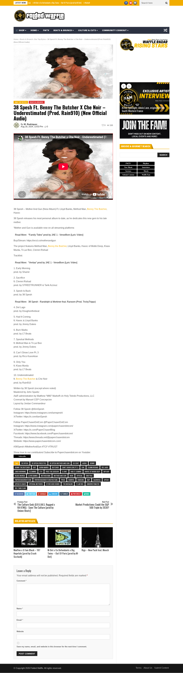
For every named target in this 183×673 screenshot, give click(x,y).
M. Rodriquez (30, 124)
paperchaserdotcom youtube (46, 480)
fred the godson (52, 471)
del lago (105, 467)
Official (79, 475)
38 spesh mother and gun (59, 463)
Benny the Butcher (57, 246)
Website (20, 631)
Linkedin (54, 494)
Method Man (45, 475)
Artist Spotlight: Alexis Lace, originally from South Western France (143, 109)
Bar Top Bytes (40, 39)
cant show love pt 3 (70, 467)
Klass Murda (20, 475)
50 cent (76, 463)
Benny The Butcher (97, 209)
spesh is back (20, 484)
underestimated (93, 484)
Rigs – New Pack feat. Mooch (95, 550)
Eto (41, 471)
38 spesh (24, 463)
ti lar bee (79, 484)
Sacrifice (97, 480)
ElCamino (32, 471)
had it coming (76, 471)
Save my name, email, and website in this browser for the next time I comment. (52, 647)
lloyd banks (33, 475)
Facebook (19, 494)
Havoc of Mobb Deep (92, 471)
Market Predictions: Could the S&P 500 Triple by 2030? (92, 505)
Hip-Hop (106, 471)
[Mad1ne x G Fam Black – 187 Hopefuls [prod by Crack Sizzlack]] (29, 537)
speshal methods (36, 484)
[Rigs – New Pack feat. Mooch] (97, 537)
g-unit (64, 471)
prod (63, 480)
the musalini (68, 484)
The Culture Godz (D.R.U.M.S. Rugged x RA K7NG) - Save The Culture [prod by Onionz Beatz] (36, 506)
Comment (21, 581)
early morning (20, 471)
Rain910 (71, 480)
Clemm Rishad (93, 467)
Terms (139, 668)
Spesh (106, 480)
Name (20, 608)
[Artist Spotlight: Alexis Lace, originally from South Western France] (144, 98)
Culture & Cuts (87, 30)
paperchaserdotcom (23, 480)
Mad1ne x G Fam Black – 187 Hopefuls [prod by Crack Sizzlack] (27, 553)
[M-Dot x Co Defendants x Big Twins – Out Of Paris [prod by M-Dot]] (63, 537)
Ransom (81, 480)
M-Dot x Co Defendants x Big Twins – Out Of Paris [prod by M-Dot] (44, 2)
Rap (88, 480)
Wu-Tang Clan (20, 488)
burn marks (44, 467)
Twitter (32, 494)
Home (34, 30)
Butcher (55, 467)
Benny (92, 463)
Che (83, 467)
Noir (71, 475)
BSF (34, 467)
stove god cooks (52, 484)
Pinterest (77, 494)
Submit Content (161, 668)
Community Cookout (114, 30)
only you (89, 475)
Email (20, 620)
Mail (87, 494)
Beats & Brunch (62, 30)
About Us (148, 668)
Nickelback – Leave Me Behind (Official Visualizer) (89, 2)
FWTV (46, 30)
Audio (84, 463)
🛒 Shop (20, 30)
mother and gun (60, 475)
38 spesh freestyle (39, 463)
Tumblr (65, 494)
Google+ (43, 494)
